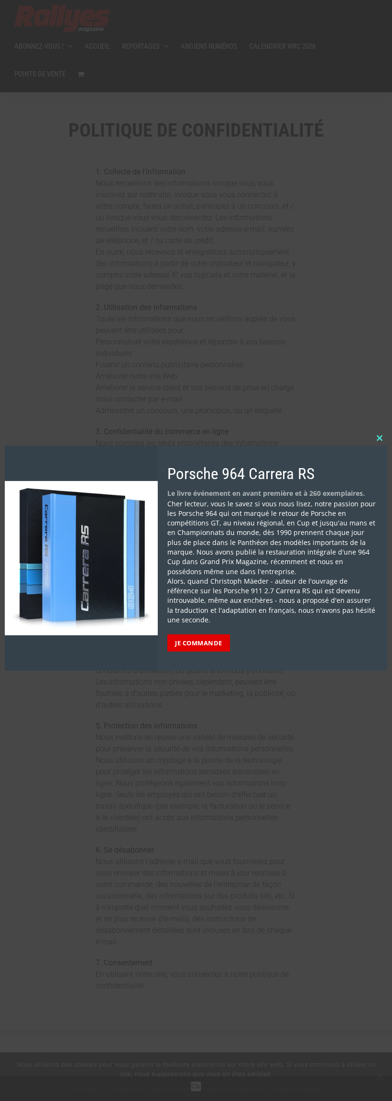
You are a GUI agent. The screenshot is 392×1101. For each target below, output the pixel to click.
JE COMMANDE (198, 643)
